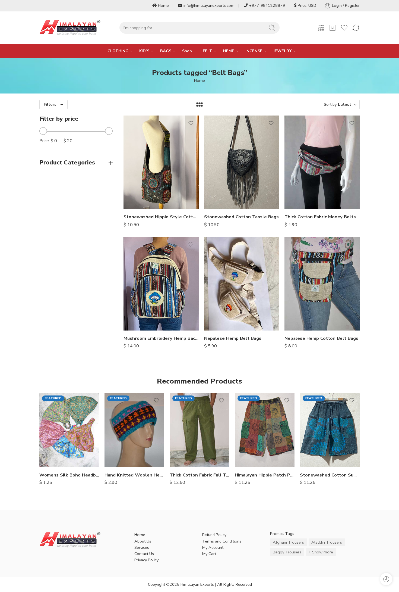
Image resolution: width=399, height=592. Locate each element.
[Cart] (332, 28)
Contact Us (144, 553)
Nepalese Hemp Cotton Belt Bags (321, 338)
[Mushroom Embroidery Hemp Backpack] (161, 284)
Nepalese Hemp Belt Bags (232, 338)
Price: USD (307, 5)
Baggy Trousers (287, 552)
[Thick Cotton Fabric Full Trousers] (199, 430)
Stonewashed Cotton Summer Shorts (330, 475)
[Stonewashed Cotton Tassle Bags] (241, 162)
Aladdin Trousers (326, 542)
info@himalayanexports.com (209, 5)
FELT (207, 51)
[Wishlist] (191, 123)
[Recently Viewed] (386, 579)
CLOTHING (117, 51)
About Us (142, 541)
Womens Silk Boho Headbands (69, 475)
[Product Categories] (321, 28)
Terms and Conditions (221, 541)
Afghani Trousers (288, 542)
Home (163, 5)
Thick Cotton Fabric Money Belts (320, 217)
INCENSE (253, 51)
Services (141, 547)
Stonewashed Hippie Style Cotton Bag (161, 217)
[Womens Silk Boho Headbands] (69, 430)
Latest (344, 104)
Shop (187, 51)
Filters (50, 104)
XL (184, 459)
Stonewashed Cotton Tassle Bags (241, 217)
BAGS (165, 51)
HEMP (229, 51)
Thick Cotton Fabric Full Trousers (199, 475)
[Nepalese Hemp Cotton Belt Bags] (322, 284)
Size (173, 436)
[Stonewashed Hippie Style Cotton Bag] (161, 162)
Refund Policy (214, 534)
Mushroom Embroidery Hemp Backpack (161, 338)
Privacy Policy (146, 560)
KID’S (144, 51)
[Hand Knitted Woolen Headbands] (134, 430)
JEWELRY (282, 51)
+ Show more (321, 552)
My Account (212, 547)
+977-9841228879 (267, 5)
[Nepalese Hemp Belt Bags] (241, 284)
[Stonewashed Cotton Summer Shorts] (330, 430)
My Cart (209, 553)
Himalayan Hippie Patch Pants (264, 475)
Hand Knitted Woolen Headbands (134, 475)
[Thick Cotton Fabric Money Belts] (322, 162)
